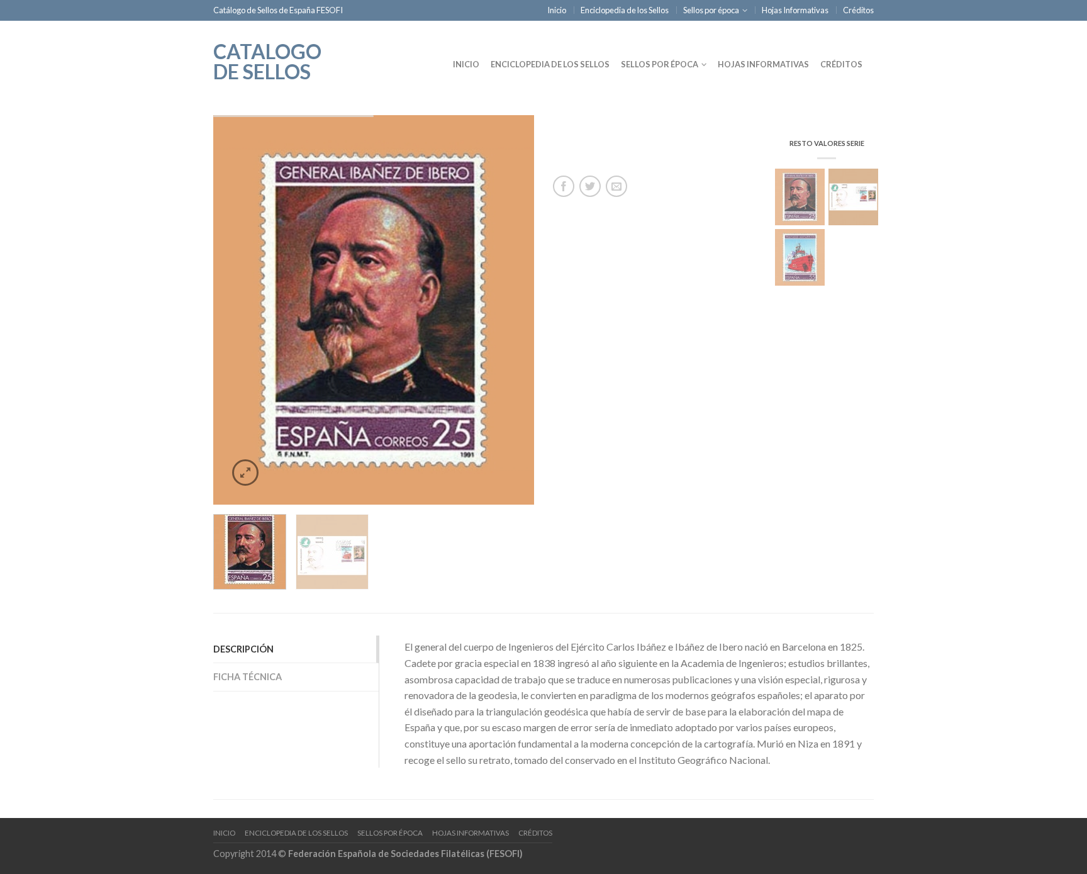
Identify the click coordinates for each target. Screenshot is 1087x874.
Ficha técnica (247, 676)
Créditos (858, 10)
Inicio (556, 10)
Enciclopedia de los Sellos (625, 10)
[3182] (373, 310)
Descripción (243, 649)
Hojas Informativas (795, 10)
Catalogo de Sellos (267, 60)
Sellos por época (711, 10)
